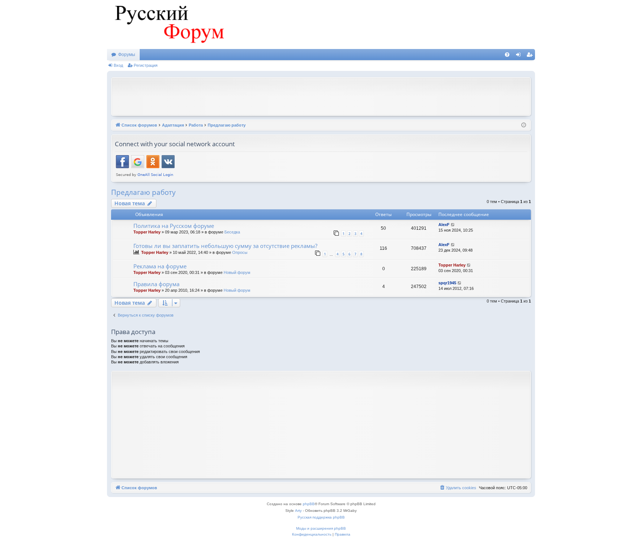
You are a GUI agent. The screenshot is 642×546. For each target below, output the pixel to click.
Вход (118, 65)
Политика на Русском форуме (173, 225)
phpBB (309, 504)
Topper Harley (146, 232)
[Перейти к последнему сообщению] (453, 225)
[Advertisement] (321, 95)
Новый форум (237, 272)
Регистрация (146, 65)
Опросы (239, 252)
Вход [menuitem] (520, 56)
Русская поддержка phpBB (321, 517)
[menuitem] (507, 54)
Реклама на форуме (160, 266)
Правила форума (156, 284)
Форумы (126, 54)
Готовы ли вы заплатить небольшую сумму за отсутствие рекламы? (225, 245)
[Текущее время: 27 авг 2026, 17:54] (523, 125)
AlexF (444, 224)
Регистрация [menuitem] (531, 56)
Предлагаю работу (143, 192)
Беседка (232, 232)
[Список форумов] (168, 24)
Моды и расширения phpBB (321, 528)
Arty (298, 511)
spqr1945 (447, 283)
